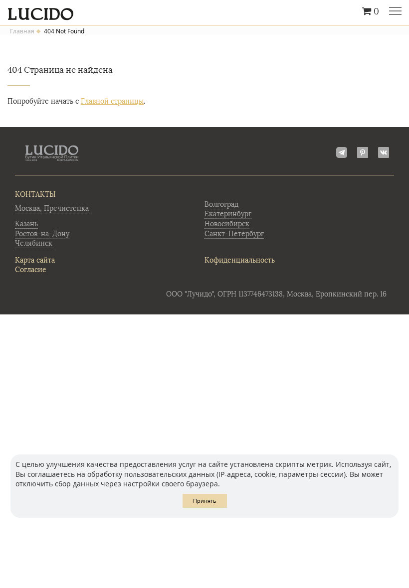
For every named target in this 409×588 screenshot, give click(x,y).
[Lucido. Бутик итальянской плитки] (204, 11)
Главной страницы (112, 101)
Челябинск (33, 243)
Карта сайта (35, 260)
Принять (204, 500)
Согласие (30, 270)
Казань (26, 224)
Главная (22, 31)
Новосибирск (226, 224)
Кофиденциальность (239, 260)
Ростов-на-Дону (42, 234)
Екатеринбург (227, 214)
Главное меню (395, 12)
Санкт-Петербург (234, 234)
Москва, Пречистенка (52, 208)
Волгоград (221, 204)
